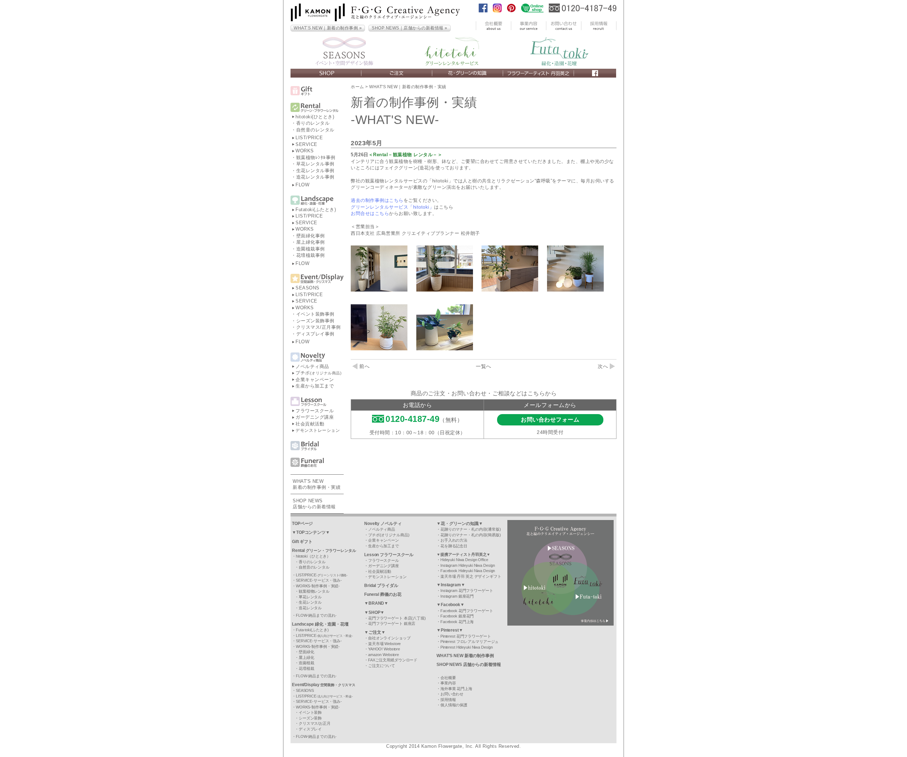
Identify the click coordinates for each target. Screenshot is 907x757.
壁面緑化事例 (310, 235)
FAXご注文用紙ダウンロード (392, 660)
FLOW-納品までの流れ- (316, 615)
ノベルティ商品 (312, 366)
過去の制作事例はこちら (377, 200)
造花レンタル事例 (315, 177)
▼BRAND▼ (376, 603)
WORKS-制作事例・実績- (318, 586)
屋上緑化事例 (310, 242)
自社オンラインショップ (389, 638)
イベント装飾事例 (315, 314)
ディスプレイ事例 (315, 334)
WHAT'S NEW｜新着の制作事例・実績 (407, 86)
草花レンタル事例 (315, 163)
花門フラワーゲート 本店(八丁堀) (397, 618)
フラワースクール (314, 410)
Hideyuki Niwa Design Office (464, 560)
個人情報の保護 (453, 705)
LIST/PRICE (309, 137)
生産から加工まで (314, 386)
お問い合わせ (451, 694)
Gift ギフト (302, 541)
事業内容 (448, 683)
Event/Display (323, 684)
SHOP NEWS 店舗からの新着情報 (468, 664)
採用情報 (448, 699)
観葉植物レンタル (314, 591)
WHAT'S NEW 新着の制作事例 (465, 655)
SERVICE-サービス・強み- (319, 580)
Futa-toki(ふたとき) (312, 630)
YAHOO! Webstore (384, 649)
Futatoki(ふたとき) (315, 209)
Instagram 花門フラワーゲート (466, 590)
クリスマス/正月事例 (318, 327)
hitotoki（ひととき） (313, 556)
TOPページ (302, 523)
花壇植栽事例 (310, 255)
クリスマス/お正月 (315, 723)
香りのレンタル (313, 123)
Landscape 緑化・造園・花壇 (320, 624)
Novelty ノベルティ (382, 523)
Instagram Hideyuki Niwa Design (467, 565)
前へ (364, 366)
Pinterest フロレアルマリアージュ (469, 641)
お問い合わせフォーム (550, 420)
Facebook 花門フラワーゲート (466, 611)
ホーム (357, 86)
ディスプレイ (310, 729)
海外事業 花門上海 (456, 689)
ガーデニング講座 (314, 417)
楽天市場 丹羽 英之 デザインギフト (470, 576)
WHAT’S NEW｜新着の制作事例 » (328, 28)
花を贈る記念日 (453, 546)
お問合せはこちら (370, 213)
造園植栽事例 (310, 249)
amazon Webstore (383, 655)
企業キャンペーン (314, 379)
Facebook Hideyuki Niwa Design (467, 571)
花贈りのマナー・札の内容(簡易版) (470, 535)
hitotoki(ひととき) (314, 116)
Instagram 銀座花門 (457, 596)
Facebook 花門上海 (457, 622)
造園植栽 (306, 663)
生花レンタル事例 (315, 170)
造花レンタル (310, 608)
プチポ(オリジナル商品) (389, 535)
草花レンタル (310, 597)
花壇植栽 (306, 668)
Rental (324, 550)
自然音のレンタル (315, 129)
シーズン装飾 (310, 718)
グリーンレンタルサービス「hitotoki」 (392, 207)
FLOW (302, 184)
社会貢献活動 (309, 423)
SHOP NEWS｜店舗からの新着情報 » (409, 28)
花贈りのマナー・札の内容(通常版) (470, 529)
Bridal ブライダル (381, 585)
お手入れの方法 (453, 540)
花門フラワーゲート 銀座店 (391, 623)
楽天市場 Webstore (384, 644)
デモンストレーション (317, 430)
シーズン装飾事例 (315, 320)
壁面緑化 (306, 652)
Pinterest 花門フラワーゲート (465, 636)
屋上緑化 (306, 657)
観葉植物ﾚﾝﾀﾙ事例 (316, 157)
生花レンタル (310, 602)
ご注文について (381, 665)
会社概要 (448, 678)
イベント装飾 (310, 712)
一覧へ (483, 366)
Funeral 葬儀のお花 (382, 594)
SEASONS (307, 287)
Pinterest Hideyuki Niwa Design (466, 647)
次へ (603, 366)
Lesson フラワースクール (388, 554)
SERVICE (306, 144)
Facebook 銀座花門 (457, 616)
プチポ (318, 372)
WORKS (304, 150)
